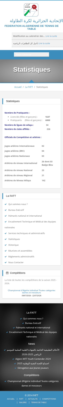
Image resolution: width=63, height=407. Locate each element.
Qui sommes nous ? (18, 204)
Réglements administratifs (21, 256)
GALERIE (23, 402)
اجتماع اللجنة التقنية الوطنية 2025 (33, 363)
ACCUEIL (11, 399)
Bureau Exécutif (16, 210)
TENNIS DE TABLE (38, 402)
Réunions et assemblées (20, 250)
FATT (21, 399)
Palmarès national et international (25, 215)
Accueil (18, 86)
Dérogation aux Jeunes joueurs (33, 367)
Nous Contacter (16, 262)
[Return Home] (31, 9)
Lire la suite (44, 38)
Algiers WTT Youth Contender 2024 (33, 358)
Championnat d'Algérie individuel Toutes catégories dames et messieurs (31, 291)
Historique (13, 245)
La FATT (29, 86)
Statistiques (14, 239)
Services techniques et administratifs (26, 233)
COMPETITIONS (49, 399)
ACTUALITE (33, 399)
